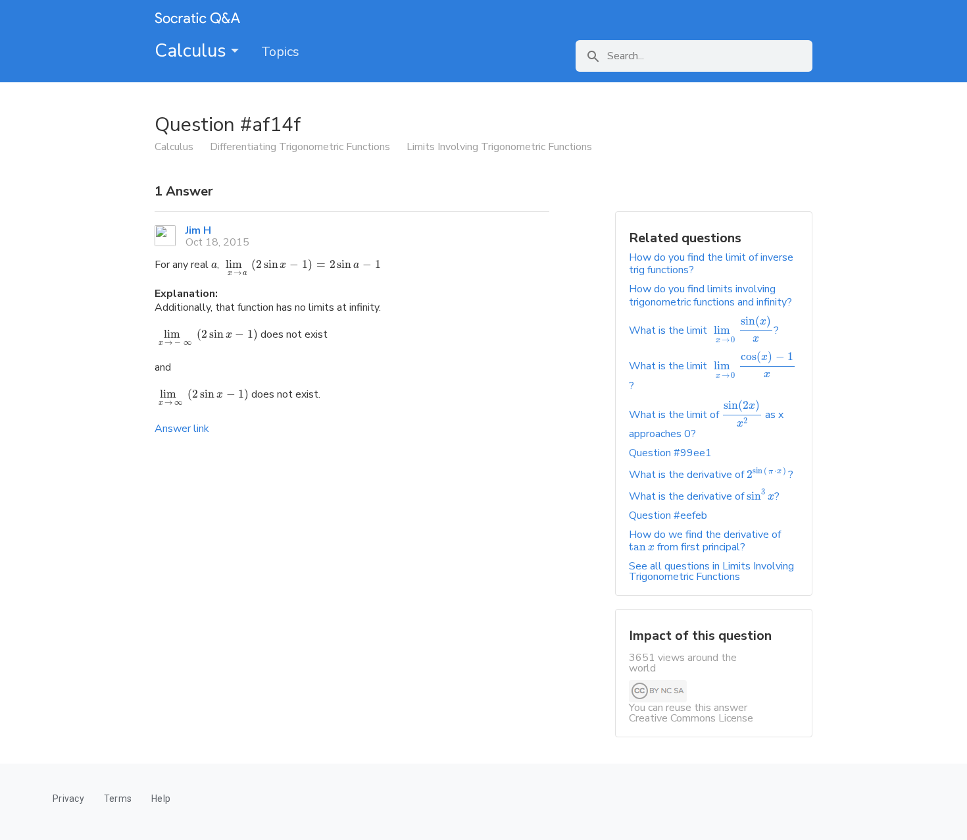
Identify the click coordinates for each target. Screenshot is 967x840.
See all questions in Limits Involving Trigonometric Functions (711, 571)
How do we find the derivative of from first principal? (705, 540)
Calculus (193, 50)
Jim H (198, 230)
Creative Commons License (691, 718)
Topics (280, 52)
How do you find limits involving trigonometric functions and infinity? (710, 295)
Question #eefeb (668, 515)
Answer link (182, 428)
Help (160, 798)
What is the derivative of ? (711, 474)
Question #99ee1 (670, 453)
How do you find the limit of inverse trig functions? (711, 263)
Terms (118, 798)
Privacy (68, 798)
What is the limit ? (704, 330)
